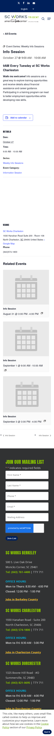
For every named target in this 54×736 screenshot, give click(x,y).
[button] (49, 18)
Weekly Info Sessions (13, 162)
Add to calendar (18, 117)
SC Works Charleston (13, 231)
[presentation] (26, 287)
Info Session (9, 308)
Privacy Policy (34, 727)
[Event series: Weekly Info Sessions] (42, 313)
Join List (11, 538)
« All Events (9, 33)
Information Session (12, 172)
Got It (47, 732)
